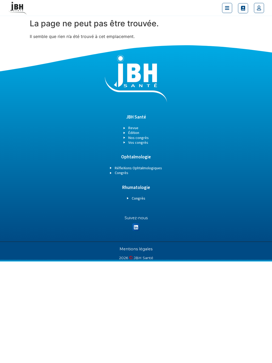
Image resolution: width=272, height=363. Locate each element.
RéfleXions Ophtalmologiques (138, 168)
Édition (133, 133)
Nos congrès (138, 138)
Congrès (121, 173)
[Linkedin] (136, 227)
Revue (133, 128)
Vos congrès (138, 142)
